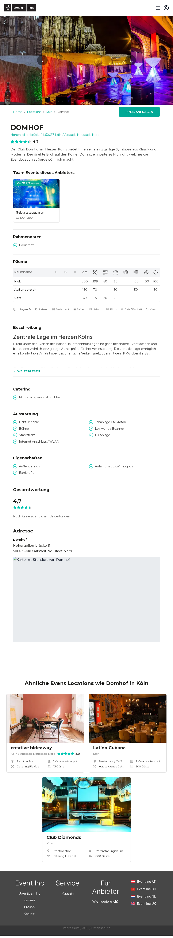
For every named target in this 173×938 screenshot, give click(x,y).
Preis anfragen (139, 112)
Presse (29, 907)
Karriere (29, 900)
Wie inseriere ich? (105, 901)
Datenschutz (100, 928)
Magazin (68, 893)
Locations (34, 112)
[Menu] (157, 7)
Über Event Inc (29, 893)
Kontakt (29, 914)
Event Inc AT (146, 882)
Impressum (71, 928)
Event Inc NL (146, 896)
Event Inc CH (146, 889)
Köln (49, 112)
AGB (85, 928)
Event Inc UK (146, 904)
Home (18, 112)
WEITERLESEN (28, 371)
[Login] (166, 7)
